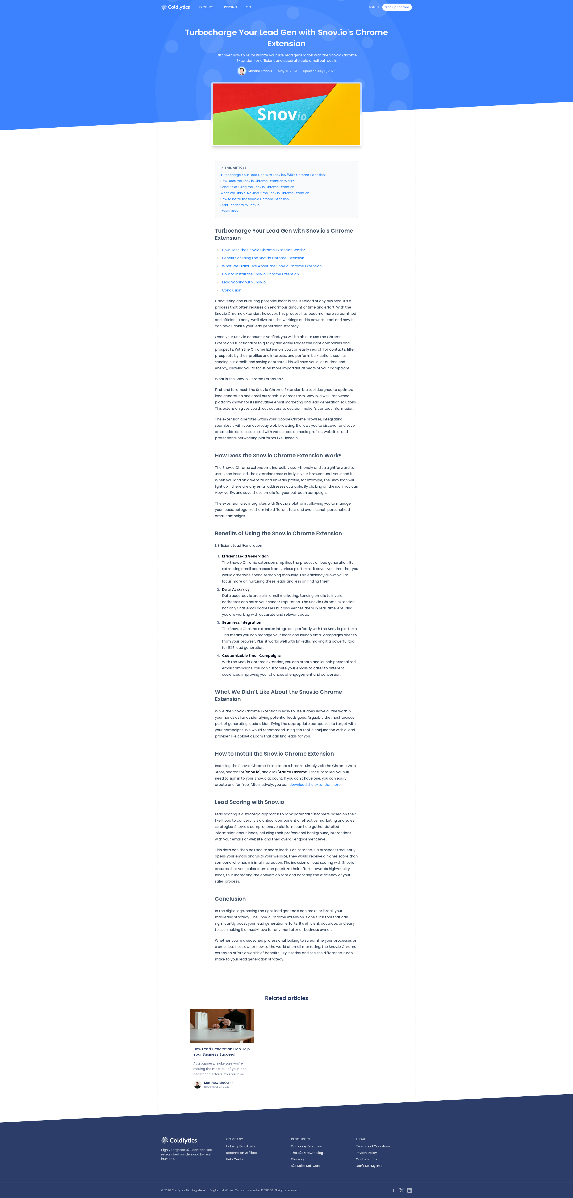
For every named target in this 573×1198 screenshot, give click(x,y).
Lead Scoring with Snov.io (240, 205)
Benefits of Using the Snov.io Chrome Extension (257, 187)
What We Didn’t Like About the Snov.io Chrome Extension (264, 193)
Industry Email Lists (240, 1146)
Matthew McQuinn (218, 1082)
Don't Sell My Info (369, 1166)
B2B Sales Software (305, 1166)
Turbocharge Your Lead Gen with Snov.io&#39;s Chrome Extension (272, 175)
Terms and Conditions (373, 1146)
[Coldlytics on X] (401, 1190)
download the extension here (315, 784)
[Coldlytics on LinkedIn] (409, 1190)
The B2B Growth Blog (307, 1153)
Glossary (297, 1159)
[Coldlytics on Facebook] (393, 1190)
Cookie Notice (367, 1159)
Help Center (235, 1159)
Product (206, 7)
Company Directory (306, 1146)
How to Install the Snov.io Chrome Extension (254, 199)
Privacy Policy (366, 1153)
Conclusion (229, 211)
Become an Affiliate (241, 1153)
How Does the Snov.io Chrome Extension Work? (257, 181)
